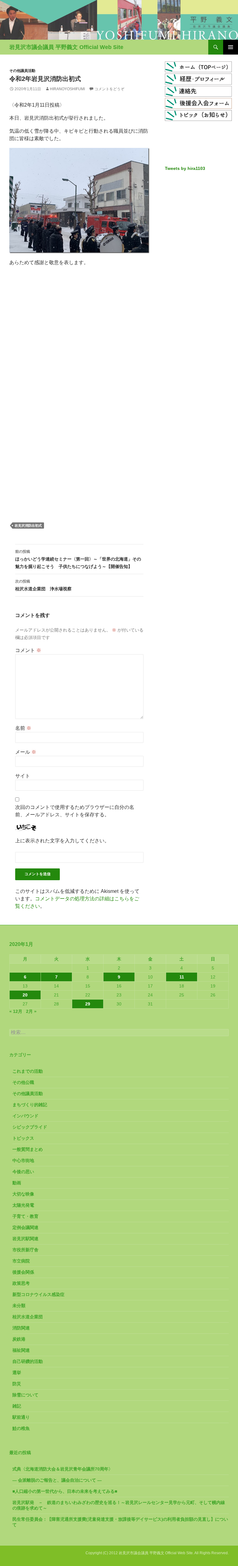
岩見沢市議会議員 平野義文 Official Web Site (66, 47)
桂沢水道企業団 (27, 1316)
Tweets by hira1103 (185, 168)
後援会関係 (23, 1272)
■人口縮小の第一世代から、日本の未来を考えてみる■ (64, 1491)
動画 (16, 1182)
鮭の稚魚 (21, 1428)
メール (25, 752)
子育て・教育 (25, 1216)
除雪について (25, 1394)
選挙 (16, 1372)
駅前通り (21, 1417)
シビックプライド (29, 1127)
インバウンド (25, 1115)
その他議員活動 (22, 71)
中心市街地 (23, 1160)
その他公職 (23, 1082)
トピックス (23, 1138)
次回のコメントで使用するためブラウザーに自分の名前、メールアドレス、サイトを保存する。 (74, 811)
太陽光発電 (23, 1205)
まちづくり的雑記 (29, 1104)
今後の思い (23, 1171)
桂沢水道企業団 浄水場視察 (43, 585)
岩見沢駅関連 (25, 1238)
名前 (23, 728)
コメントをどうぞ (109, 89)
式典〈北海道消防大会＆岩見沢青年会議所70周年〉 (62, 1468)
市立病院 (21, 1260)
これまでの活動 (27, 1071)
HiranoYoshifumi (67, 89)
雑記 (16, 1406)
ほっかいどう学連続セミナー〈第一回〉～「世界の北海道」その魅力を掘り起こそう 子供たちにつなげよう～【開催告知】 (78, 559)
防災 (16, 1383)
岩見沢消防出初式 (28, 525)
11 (181, 976)
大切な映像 (23, 1193)
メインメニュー (230, 47)
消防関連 (21, 1327)
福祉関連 (21, 1350)
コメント (28, 650)
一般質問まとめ (27, 1149)
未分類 (18, 1305)
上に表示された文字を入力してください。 (62, 840)
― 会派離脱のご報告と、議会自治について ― (57, 1480)
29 (87, 1003)
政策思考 (21, 1283)
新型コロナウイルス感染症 (38, 1294)
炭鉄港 (18, 1339)
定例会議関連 (25, 1227)
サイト (22, 776)
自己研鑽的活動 (27, 1361)
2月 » (31, 1011)
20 (25, 994)
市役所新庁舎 (25, 1249)
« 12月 (15, 1011)
